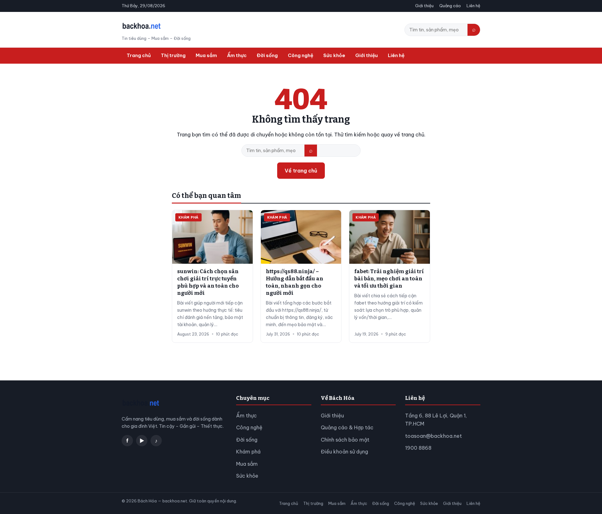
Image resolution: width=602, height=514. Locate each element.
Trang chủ (139, 55)
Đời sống (267, 55)
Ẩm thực (237, 55)
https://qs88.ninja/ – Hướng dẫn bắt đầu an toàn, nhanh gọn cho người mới (294, 282)
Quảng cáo (450, 5)
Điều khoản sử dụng (344, 451)
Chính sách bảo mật (345, 440)
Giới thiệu (424, 5)
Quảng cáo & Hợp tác (347, 427)
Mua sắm (206, 55)
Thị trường (173, 55)
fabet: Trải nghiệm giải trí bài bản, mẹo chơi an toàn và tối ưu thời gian (389, 278)
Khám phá (248, 451)
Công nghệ (300, 55)
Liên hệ (473, 5)
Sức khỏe (334, 55)
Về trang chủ (301, 170)
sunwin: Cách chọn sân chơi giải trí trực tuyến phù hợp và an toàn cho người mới (208, 282)
